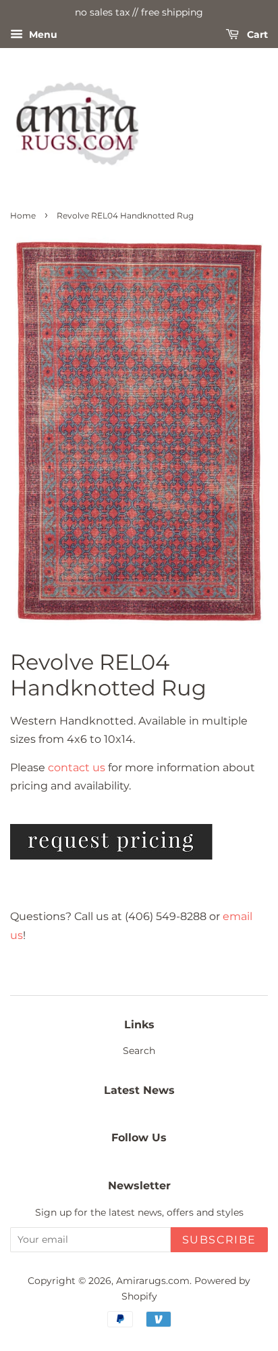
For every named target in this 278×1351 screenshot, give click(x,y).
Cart (256, 34)
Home (23, 215)
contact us (76, 767)
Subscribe (219, 1239)
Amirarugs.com (153, 1280)
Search (139, 1050)
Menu (41, 34)
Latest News (139, 1090)
